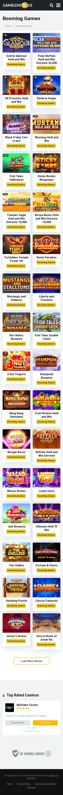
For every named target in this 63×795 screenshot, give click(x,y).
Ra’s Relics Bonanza (16, 337)
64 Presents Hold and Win (16, 100)
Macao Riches (16, 491)
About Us (53, 775)
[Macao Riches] (16, 486)
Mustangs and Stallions (16, 298)
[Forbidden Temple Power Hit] (16, 253)
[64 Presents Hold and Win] (16, 94)
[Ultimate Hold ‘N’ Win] (46, 522)
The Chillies (16, 565)
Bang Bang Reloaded (16, 415)
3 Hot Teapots (16, 374)
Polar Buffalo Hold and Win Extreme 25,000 (46, 59)
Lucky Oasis (47, 491)
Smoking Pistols (16, 600)
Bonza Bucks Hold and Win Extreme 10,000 (46, 218)
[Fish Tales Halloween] (16, 171)
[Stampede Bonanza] (46, 370)
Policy (10, 783)
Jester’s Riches (16, 636)
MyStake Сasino (27, 705)
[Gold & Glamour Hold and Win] (16, 51)
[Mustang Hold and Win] (46, 133)
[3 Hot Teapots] (16, 370)
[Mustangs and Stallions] (16, 292)
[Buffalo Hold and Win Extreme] (46, 447)
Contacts (31, 778)
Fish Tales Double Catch (46, 337)
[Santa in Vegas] (46, 94)
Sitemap (31, 787)
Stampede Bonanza (46, 376)
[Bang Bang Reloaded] (16, 409)
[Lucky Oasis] (46, 486)
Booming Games (16, 64)
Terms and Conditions (45, 783)
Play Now (45, 722)
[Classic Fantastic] (46, 596)
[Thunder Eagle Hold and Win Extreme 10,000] (16, 210)
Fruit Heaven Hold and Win (46, 415)
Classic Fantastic (46, 600)
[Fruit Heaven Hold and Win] (46, 409)
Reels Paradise (47, 257)
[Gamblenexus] (18, 5)
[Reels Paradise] (46, 253)
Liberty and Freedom (46, 298)
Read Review (17, 722)
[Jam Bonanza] (16, 522)
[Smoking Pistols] (16, 596)
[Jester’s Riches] (16, 631)
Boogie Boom (16, 452)
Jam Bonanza (16, 526)
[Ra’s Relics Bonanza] (16, 331)
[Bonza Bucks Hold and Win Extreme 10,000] (46, 210)
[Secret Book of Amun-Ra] (46, 631)
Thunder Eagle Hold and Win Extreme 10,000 (16, 218)
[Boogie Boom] (16, 447)
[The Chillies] (16, 561)
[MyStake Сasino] (9, 711)
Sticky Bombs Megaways (46, 178)
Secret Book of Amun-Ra (46, 637)
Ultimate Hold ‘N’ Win (47, 528)
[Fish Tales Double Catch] (46, 331)
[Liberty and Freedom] (46, 292)
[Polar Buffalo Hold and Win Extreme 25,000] (46, 51)
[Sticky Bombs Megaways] (46, 171)
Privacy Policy (23, 783)
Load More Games (31, 661)
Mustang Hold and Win (46, 139)
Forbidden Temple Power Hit (17, 259)
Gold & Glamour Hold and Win (16, 57)
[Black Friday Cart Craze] (16, 133)
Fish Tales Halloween (16, 178)
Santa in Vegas (46, 98)
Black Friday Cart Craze (16, 139)
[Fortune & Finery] (46, 561)
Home (8, 26)
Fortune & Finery (47, 565)
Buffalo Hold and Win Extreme (47, 453)
